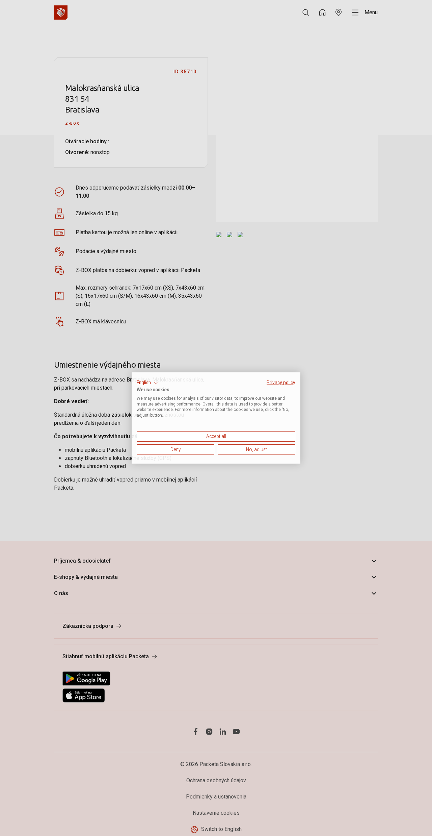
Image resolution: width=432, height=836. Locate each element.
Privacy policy (281, 382)
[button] (147, 383)
